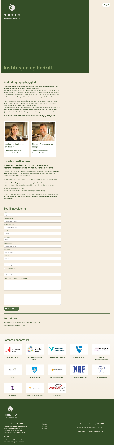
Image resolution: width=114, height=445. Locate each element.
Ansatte (44, 428)
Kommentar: (7, 292)
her (24, 325)
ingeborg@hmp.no (16, 150)
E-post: (6, 230)
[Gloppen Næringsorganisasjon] (101, 349)
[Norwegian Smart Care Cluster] (35, 349)
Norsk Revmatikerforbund (79, 377)
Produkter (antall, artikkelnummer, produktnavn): (16, 278)
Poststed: (6, 255)
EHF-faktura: (11, 268)
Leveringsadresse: (8, 243)
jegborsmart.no (35, 377)
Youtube (21, 442)
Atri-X (12, 377)
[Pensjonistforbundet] (57, 369)
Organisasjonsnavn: (9, 218)
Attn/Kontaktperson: (9, 224)
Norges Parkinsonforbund (35, 395)
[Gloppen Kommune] (79, 349)
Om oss (44, 426)
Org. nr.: (6, 212)
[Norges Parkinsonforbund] (35, 388)
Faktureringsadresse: (9, 262)
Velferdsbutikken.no (20, 167)
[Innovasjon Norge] (13, 349)
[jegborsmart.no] (35, 369)
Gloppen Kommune (79, 357)
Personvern (46, 424)
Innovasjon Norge (12, 357)
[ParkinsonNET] (57, 388)
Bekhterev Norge (101, 377)
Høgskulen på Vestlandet (57, 357)
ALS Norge (12, 395)
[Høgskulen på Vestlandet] (57, 349)
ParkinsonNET (57, 395)
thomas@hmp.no (42, 150)
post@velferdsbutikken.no (22, 176)
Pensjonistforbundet (57, 377)
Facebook (7, 442)
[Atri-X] (13, 369)
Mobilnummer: (7, 237)
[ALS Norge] (13, 388)
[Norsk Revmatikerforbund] (79, 369)
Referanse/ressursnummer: (11, 272)
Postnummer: (7, 249)
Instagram (14, 442)
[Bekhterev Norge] (101, 369)
